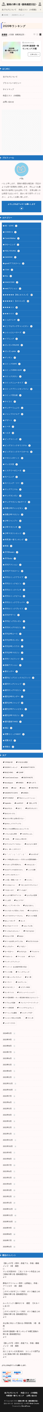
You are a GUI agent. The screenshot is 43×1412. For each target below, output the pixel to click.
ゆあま (21, 936)
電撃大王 (10, 740)
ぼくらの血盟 (32, 916)
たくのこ (29, 880)
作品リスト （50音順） (28, 9)
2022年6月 (9, 1102)
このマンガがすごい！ (12, 875)
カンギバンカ (9, 992)
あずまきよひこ (32, 808)
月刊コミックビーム (14, 596)
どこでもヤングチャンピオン (18, 326)
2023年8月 (9, 1046)
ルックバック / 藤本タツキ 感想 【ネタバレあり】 (21, 1304)
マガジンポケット (13, 458)
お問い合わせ (8, 102)
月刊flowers (11, 552)
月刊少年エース (13, 634)
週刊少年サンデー (13, 696)
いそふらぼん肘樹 (11, 834)
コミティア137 (27, 1013)
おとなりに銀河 (31, 844)
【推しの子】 (33, 803)
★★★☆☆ (11, 307)
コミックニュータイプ (15, 382)
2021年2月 (9, 1196)
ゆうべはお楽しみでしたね (14, 941)
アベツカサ (21, 956)
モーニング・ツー (13, 483)
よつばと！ (22, 946)
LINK (6, 788)
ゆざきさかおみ (33, 941)
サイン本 (30, 1018)
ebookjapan (9, 783)
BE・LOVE (11, 225)
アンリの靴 (8, 972)
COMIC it (10, 232)
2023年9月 (9, 1039)
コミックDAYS (12, 364)
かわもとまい (30, 864)
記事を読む (34, 54)
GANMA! (10, 257)
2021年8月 (9, 1159)
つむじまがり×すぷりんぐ (29, 885)
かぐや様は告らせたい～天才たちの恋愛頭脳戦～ (21, 859)
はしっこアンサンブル (12, 905)
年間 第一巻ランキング (15, 539)
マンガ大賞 (11, 464)
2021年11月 (9, 1140)
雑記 (8, 728)
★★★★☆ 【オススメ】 (17, 301)
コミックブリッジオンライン (18, 389)
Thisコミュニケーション (27, 798)
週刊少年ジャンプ (14, 703)
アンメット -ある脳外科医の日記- (16, 967)
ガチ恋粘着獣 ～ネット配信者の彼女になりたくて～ (22, 997)
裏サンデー (11, 671)
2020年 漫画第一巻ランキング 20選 (30, 47)
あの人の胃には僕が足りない (14, 818)
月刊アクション (13, 564)
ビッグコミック (13, 439)
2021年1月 (9, 1203)
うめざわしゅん (27, 834)
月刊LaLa (10, 558)
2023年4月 (9, 1071)
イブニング (11, 338)
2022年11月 (9, 1083)
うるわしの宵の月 (20, 839)
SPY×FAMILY (9, 798)
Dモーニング (11, 244)
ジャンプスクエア (13, 414)
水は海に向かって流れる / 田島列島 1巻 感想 (21, 1324)
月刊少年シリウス (13, 646)
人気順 (11, 34)
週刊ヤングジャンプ (15, 684)
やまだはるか (29, 931)
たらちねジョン (10, 885)
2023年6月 (9, 1058)
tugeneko (8, 803)
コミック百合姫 (13, 395)
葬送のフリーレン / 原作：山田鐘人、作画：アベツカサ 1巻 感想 (21, 1284)
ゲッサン (10, 357)
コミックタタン (13, 376)
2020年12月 (9, 1209)
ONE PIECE (34, 788)
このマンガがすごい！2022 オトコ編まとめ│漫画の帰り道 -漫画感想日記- (21, 1292)
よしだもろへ (9, 946)
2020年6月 (9, 1246)
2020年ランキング (18, 15)
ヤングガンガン (13, 495)
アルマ (32, 956)
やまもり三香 (9, 936)
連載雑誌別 (19, 34)
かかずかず (34, 854)
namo (23, 788)
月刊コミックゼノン (14, 583)
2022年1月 (9, 1133)
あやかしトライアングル (13, 823)
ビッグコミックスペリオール (18, 451)
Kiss (8, 276)
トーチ (9, 426)
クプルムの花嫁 (10, 1003)
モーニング (11, 477)
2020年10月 (9, 1221)
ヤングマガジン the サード (17, 502)
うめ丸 (7, 839)
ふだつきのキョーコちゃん (14, 916)
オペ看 (29, 977)
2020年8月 (9, 1234)
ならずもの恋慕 (31, 895)
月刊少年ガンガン (13, 640)
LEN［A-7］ (33, 783)
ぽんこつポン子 (10, 921)
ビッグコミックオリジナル (17, 445)
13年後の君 (9, 762)
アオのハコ (8, 956)
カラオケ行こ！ (10, 987)
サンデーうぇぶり (13, 408)
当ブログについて (9, 9)
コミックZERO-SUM (15, 370)
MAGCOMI (11, 282)
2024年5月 (9, 1033)
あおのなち (8, 808)
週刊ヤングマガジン (14, 690)
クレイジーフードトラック (29, 1003)
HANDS (20, 783)
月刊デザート (12, 615)
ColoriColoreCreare (11, 777)
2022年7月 (9, 1096)
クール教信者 (9, 1008)
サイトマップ (8, 89)
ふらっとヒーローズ (14, 332)
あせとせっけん (10, 813)
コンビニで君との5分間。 (13, 1018)
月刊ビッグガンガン (14, 621)
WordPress (25, 1406)
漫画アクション (13, 665)
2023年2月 (9, 1077)
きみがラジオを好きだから (14, 870)
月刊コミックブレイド (15, 608)
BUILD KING (9, 772)
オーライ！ (8, 982)
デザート (10, 420)
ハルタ (9, 433)
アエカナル (35, 951)
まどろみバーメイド (11, 926)
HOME (6, 15)
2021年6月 (9, 1171)
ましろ (23, 921)
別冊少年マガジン (13, 514)
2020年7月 (9, 1240)
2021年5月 (9, 1177)
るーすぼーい (9, 951)
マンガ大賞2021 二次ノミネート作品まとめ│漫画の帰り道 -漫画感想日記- (21, 1272)
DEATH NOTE (28, 777)
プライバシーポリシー (12, 83)
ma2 (14, 788)
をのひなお (22, 951)
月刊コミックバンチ (14, 590)
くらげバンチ (12, 320)
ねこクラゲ (20, 900)
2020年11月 (9, 1215)
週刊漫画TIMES (13, 721)
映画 (8, 546)
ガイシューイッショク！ (27, 992)
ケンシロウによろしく (26, 1008)
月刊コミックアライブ (15, 577)
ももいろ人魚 (28, 926)
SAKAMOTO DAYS (11, 793)
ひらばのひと (33, 910)
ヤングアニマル (13, 489)
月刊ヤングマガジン (14, 627)
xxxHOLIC (19, 803)
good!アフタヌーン (14, 263)
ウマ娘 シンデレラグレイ (13, 977)
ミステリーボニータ (14, 470)
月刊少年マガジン (13, 652)
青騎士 (9, 746)
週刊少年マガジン (14, 715)
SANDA (25, 793)
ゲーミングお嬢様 (11, 1013)
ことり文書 (31, 870)
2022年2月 (9, 1127)
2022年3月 (9, 1121)
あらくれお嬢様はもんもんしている (17, 829)
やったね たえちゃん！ (12, 931)
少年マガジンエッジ (14, 533)
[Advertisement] (21, 131)
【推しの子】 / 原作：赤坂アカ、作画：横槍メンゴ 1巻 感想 (21, 1264)
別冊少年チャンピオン (15, 508)
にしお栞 (8, 900)
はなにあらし (29, 905)
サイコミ (10, 401)
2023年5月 (9, 1064)
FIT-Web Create (32, 1403)
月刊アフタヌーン (14, 571)
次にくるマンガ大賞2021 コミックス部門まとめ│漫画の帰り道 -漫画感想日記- (21, 1352)
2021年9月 (9, 1152)
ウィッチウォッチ (23, 972)
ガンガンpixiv (12, 351)
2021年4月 (9, 1184)
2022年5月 (9, 1108)
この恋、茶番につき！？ (13, 880)
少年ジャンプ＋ (13, 521)
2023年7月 (9, 1052)
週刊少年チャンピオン (15, 709)
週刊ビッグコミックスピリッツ (19, 677)
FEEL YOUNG (12, 251)
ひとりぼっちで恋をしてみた (14, 910)
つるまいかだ (9, 890)
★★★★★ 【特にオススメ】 (19, 295)
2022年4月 (9, 1115)
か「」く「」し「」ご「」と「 (15, 854)
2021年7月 (9, 1165)
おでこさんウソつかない (13, 844)
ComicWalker (12, 238)
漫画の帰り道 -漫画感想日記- (22, 4)
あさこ (20, 808)
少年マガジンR (12, 527)
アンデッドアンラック (12, 962)
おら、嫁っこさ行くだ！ (13, 849)
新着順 (4, 34)
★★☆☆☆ (11, 313)
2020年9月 (9, 1228)
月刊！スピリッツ (13, 659)
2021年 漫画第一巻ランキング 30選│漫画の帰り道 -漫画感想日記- (20, 1332)
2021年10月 (9, 1146)
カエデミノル (22, 982)
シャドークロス (10, 1023)
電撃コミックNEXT (14, 734)
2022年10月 (9, 1090)
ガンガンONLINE (13, 345)
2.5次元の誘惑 (23, 762)
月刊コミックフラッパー (16, 602)
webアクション (12, 288)
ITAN (8, 269)
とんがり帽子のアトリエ (13, 895)
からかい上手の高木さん (13, 864)
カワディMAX (25, 987)
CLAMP (20, 772)
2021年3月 (9, 1190)
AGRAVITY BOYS (29, 767)
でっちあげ (22, 890)
